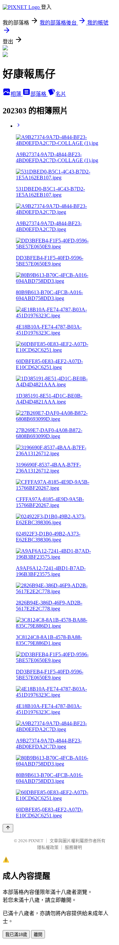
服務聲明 (73, 847)
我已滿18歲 (16, 934)
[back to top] (8, 828)
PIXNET (35, 840)
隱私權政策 (48, 847)
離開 (38, 934)
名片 (61, 94)
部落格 (39, 94)
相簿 (16, 94)
